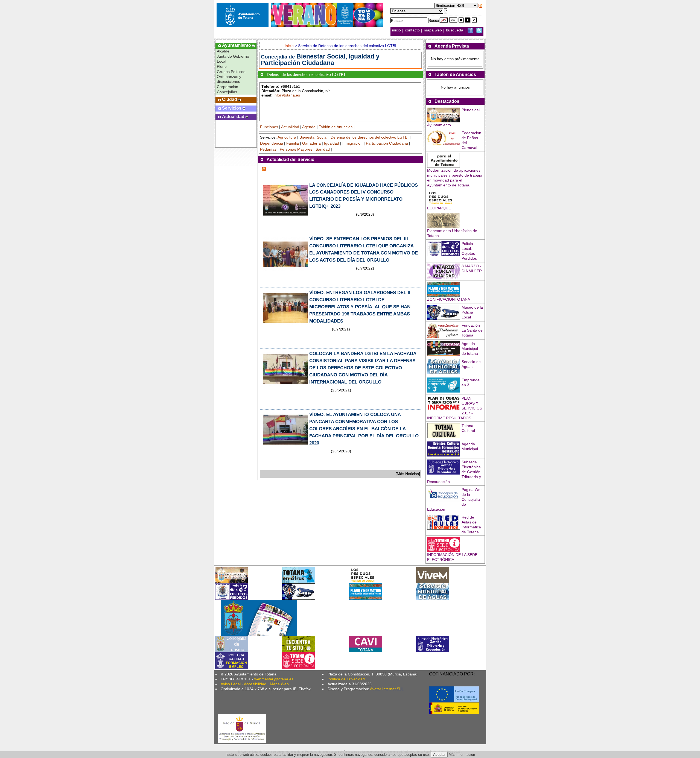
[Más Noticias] (408, 474)
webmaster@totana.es (273, 679)
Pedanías (268, 149)
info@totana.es (287, 95)
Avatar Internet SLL (387, 689)
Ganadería (311, 143)
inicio (397, 30)
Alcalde (223, 51)
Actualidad (290, 127)
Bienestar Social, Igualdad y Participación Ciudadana (320, 59)
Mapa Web (279, 684)
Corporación (227, 86)
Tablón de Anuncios (335, 127)
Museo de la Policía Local (472, 312)
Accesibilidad (255, 684)
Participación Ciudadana (387, 143)
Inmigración (352, 143)
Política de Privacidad (346, 679)
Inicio (290, 45)
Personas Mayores (296, 149)
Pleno (222, 66)
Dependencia (271, 143)
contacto (412, 30)
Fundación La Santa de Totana (472, 330)
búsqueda (455, 30)
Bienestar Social (313, 137)
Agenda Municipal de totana (470, 348)
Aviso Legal (231, 684)
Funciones (269, 127)
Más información (462, 755)
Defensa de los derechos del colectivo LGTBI (370, 137)
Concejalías (227, 92)
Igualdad (331, 143)
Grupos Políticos (231, 71)
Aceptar (439, 755)
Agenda (309, 127)
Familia (292, 143)
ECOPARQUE (439, 208)
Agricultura (287, 137)
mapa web (433, 30)
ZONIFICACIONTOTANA (448, 299)
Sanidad (323, 149)
